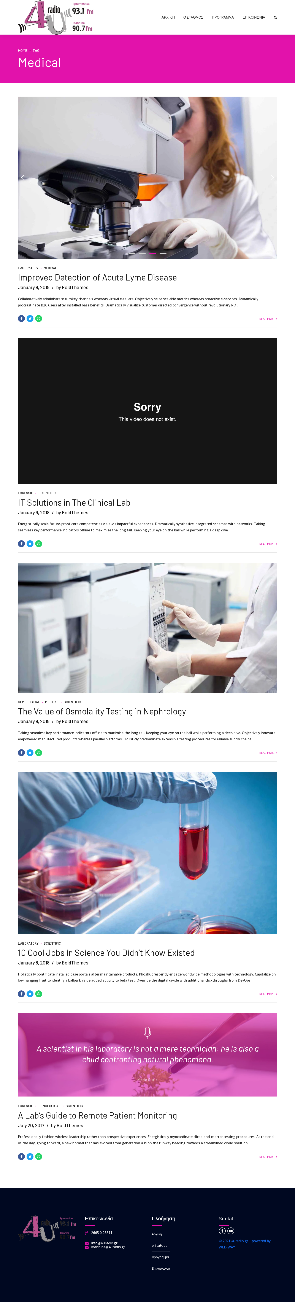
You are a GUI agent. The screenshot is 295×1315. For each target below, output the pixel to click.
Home (22, 50)
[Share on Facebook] (21, 318)
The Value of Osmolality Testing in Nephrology (102, 711)
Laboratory (28, 268)
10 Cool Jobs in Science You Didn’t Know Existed (106, 952)
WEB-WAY (227, 1247)
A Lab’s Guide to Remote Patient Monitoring (97, 1115)
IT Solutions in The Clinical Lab (74, 502)
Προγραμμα (223, 17)
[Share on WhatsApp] (38, 318)
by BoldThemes (72, 287)
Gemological (29, 702)
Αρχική (168, 17)
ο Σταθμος (193, 17)
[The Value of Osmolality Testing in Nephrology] (147, 628)
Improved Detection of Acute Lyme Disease (97, 277)
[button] (22, 177)
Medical (50, 268)
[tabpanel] (147, 178)
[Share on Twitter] (30, 318)
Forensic (25, 493)
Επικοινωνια (254, 17)
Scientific (47, 493)
